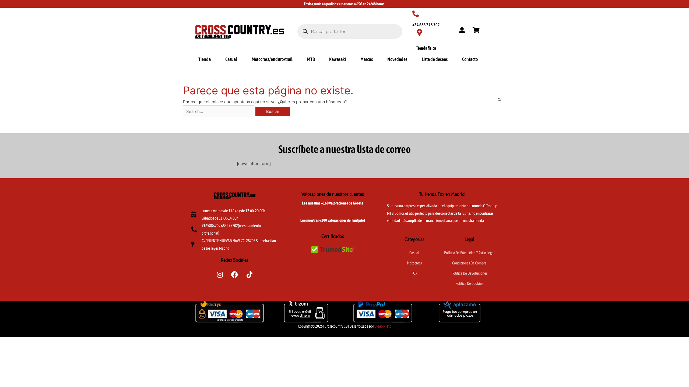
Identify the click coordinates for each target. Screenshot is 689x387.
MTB (311, 59)
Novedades (397, 59)
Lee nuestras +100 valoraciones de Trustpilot (332, 220)
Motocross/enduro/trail (272, 59)
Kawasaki (337, 59)
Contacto (470, 59)
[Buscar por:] (219, 111)
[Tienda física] (419, 32)
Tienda (204, 59)
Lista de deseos (435, 59)
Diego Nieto (382, 326)
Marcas (366, 59)
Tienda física (426, 48)
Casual (231, 59)
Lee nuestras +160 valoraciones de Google (332, 203)
